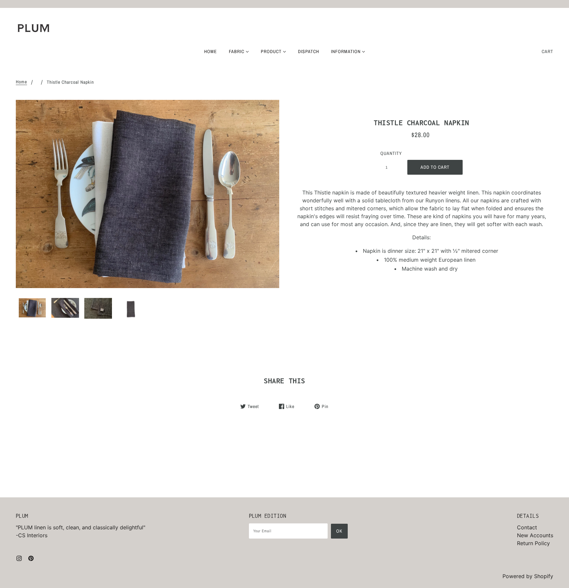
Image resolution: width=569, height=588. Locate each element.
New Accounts (535, 535)
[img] (19, 557)
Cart (547, 51)
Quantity (390, 153)
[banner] (33, 28)
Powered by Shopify (527, 576)
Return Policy (533, 543)
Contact (527, 527)
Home (21, 82)
